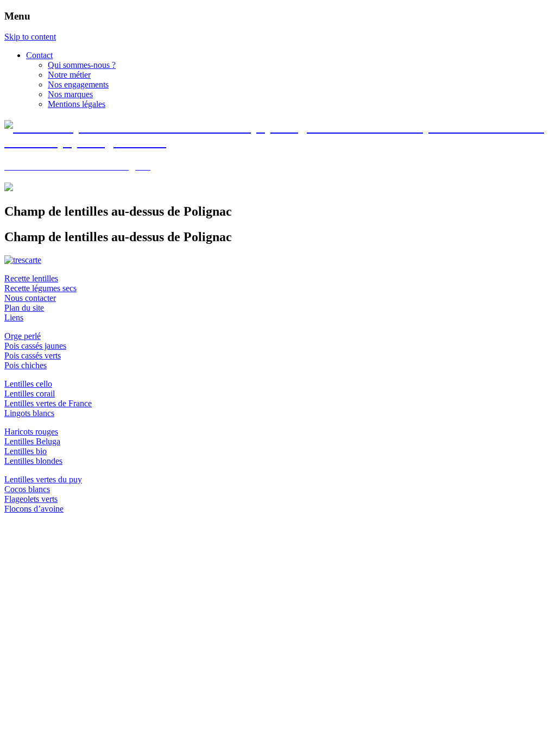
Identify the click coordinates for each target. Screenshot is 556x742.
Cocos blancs (27, 489)
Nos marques (70, 94)
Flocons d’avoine (34, 508)
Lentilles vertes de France (48, 403)
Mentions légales (76, 104)
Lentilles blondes (33, 461)
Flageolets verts (31, 499)
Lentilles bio (25, 451)
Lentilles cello (28, 383)
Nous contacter (30, 298)
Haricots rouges (31, 431)
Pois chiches (25, 365)
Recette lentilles (31, 278)
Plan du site (24, 307)
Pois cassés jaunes (35, 345)
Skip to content (30, 36)
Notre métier (69, 74)
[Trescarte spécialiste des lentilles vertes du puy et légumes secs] (22, 260)
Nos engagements (78, 84)
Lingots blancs (29, 413)
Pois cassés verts (32, 355)
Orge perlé (22, 336)
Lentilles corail (29, 393)
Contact (39, 55)
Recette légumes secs (40, 288)
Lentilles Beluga (32, 441)
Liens (13, 317)
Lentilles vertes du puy (43, 479)
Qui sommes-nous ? (82, 65)
